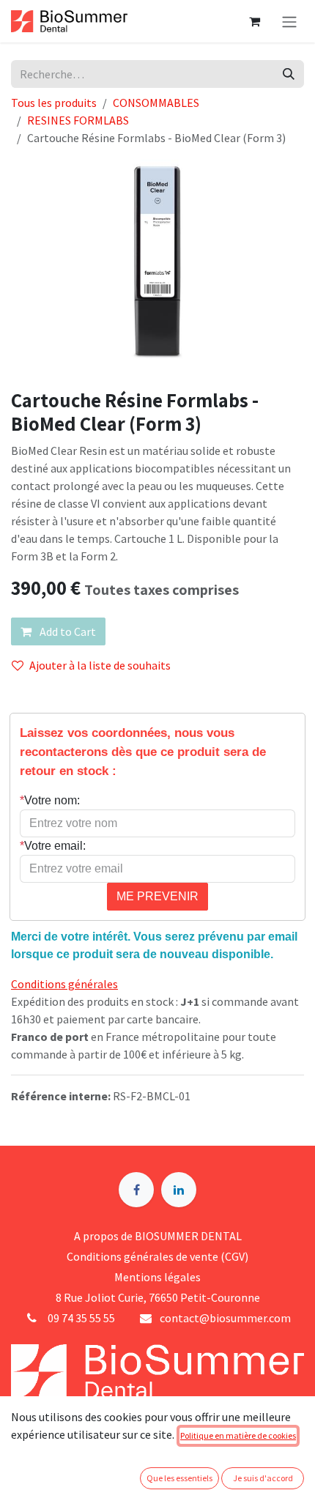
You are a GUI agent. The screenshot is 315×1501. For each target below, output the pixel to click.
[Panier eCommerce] (254, 21)
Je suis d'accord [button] (263, 1477)
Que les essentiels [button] (179, 1477)
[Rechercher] (288, 74)
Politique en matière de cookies (238, 1435)
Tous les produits (54, 102)
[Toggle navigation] (289, 21)
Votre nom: (50, 800)
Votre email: (53, 846)
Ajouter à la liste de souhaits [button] (100, 665)
